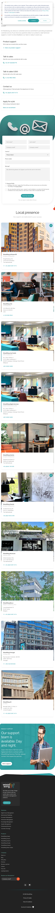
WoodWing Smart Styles (7, 847)
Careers (3, 866)
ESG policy (3, 859)
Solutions (3, 810)
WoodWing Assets (5, 838)
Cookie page (11, 12)
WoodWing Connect (6, 845)
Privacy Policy (46, 10)
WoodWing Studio (5, 836)
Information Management (7, 819)
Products (3, 833)
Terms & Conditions (27, 901)
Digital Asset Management (7, 813)
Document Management (6, 817)
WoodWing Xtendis (5, 843)
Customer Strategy (5, 828)
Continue (33, 20)
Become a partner (5, 864)
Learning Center (5, 871)
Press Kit (3, 868)
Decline (45, 20)
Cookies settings (22, 20)
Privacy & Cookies (27, 898)
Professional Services (6, 826)
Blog (2, 857)
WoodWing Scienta (5, 840)
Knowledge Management (7, 821)
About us (3, 855)
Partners (3, 862)
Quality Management (6, 824)
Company (3, 852)
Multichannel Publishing (6, 815)
